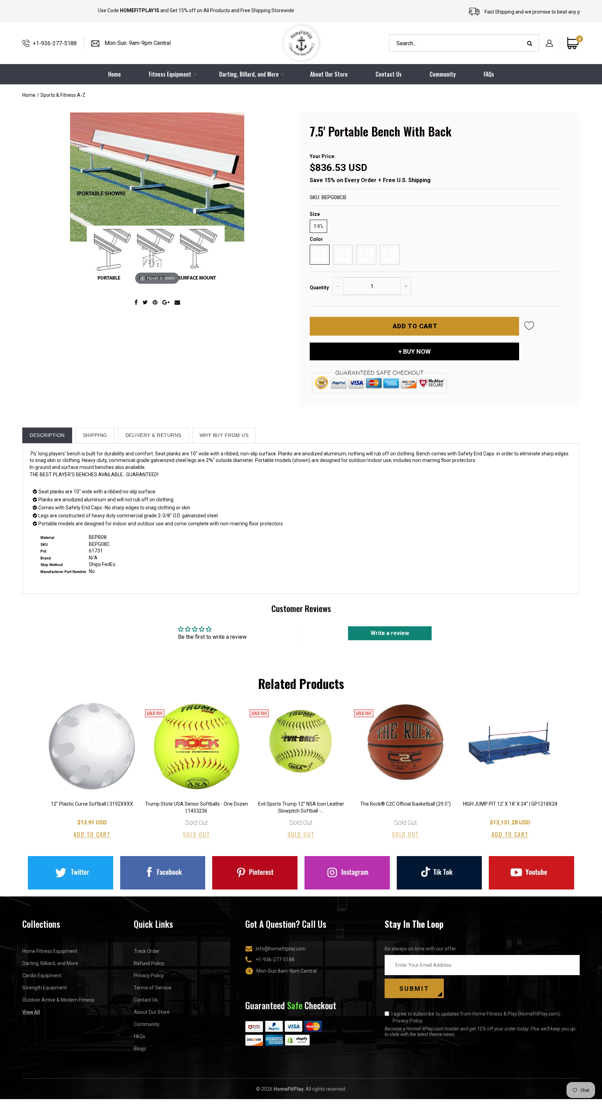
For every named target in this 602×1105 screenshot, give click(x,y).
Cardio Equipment (42, 975)
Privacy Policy (149, 975)
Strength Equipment (44, 987)
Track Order (147, 951)
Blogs (140, 1048)
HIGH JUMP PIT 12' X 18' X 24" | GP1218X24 (510, 804)
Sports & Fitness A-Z (62, 95)
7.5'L (319, 226)
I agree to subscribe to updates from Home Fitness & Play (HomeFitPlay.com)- (477, 1017)
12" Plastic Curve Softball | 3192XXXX (92, 804)
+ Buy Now (414, 351)
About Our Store (329, 74)
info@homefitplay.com (281, 948)
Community (443, 74)
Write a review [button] (390, 633)
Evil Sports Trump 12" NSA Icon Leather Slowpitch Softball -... (301, 807)
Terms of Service (152, 987)
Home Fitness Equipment (49, 951)
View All (31, 1012)
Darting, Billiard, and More (50, 963)
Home (29, 95)
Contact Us (389, 74)
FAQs (489, 74)
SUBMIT (414, 988)
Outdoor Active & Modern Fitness (58, 1000)
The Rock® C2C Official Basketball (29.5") (405, 804)
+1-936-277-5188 (55, 43)
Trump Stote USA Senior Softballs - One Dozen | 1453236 (196, 807)
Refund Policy (149, 963)
